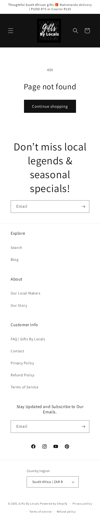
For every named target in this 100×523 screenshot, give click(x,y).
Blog (14, 259)
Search (16, 247)
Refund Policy (22, 375)
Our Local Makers (26, 293)
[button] (11, 31)
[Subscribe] (83, 206)
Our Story (19, 305)
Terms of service (40, 511)
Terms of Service (25, 387)
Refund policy (66, 511)
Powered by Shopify (53, 503)
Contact (17, 351)
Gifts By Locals (29, 503)
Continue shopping (50, 106)
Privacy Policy (22, 363)
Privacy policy (82, 503)
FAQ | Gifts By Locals (28, 339)
